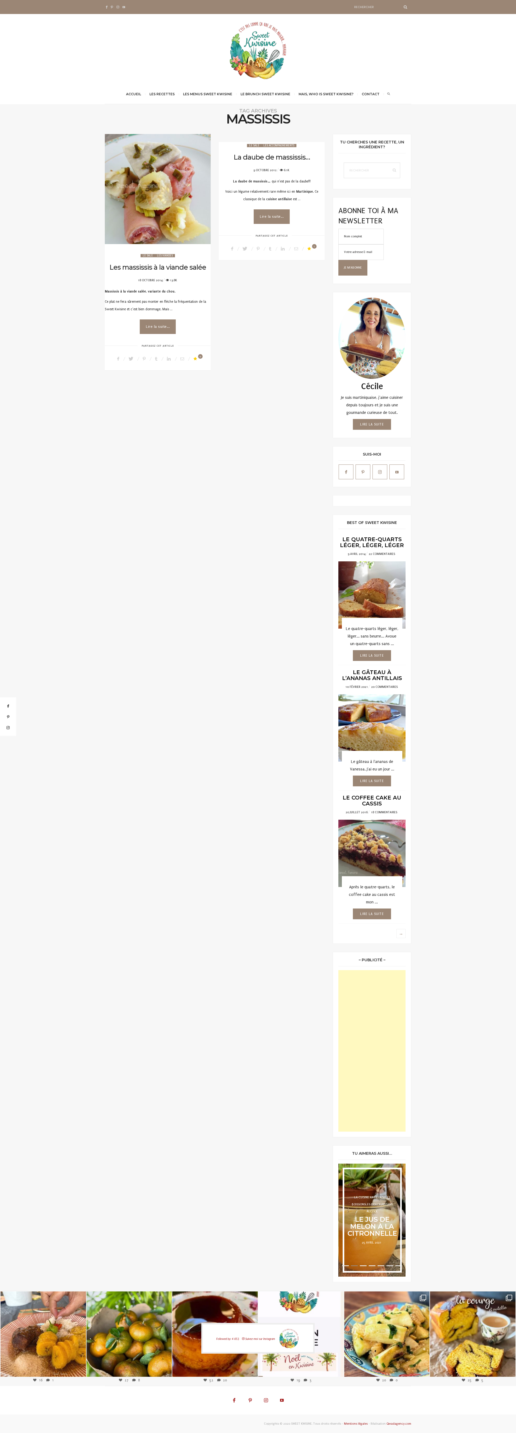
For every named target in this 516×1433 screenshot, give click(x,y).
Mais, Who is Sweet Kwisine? (326, 94)
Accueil (133, 94)
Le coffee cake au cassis (372, 800)
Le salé (148, 255)
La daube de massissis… (272, 157)
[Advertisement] (372, 1051)
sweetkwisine (43, 1330)
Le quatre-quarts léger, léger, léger (372, 542)
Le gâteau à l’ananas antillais (372, 675)
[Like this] (196, 359)
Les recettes (162, 94)
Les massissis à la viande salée (157, 267)
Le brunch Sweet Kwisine (265, 94)
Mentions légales (356, 1423)
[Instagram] (77, 1368)
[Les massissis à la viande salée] (158, 189)
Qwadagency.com (398, 1423)
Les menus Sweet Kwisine (207, 94)
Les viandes (165, 255)
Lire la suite (372, 424)
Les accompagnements (278, 145)
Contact (370, 94)
